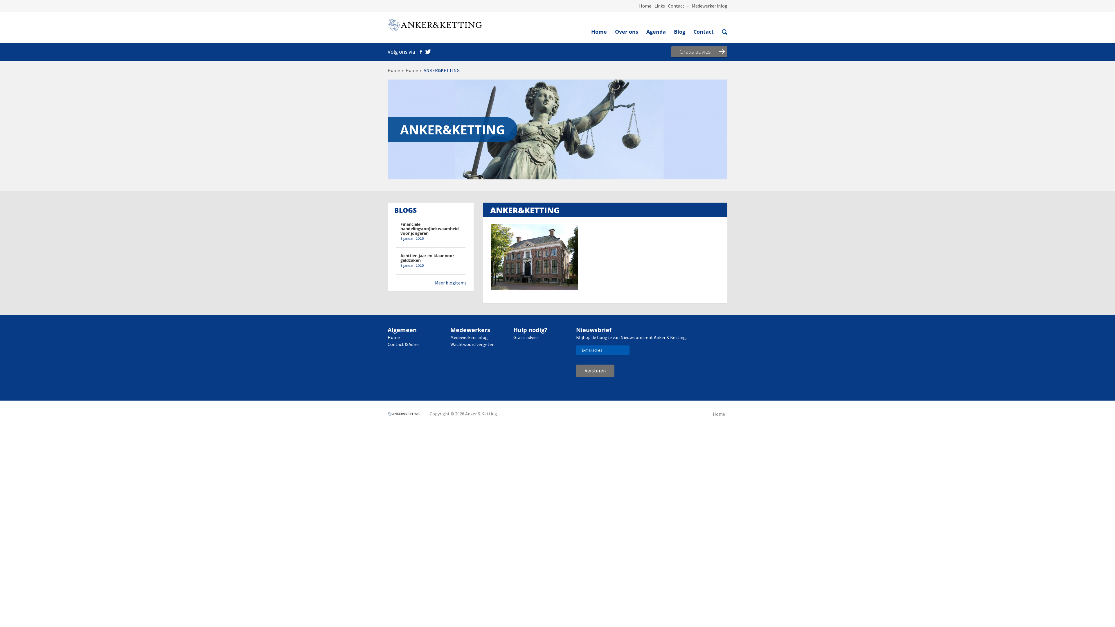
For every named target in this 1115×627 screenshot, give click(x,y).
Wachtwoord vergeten (472, 344)
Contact (676, 6)
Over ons (626, 31)
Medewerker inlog (709, 6)
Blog (679, 31)
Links (659, 6)
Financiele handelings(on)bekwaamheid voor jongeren (429, 228)
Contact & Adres (404, 344)
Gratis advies (526, 337)
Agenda (656, 31)
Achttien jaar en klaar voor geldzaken (427, 257)
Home (645, 6)
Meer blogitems (451, 283)
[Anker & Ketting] (435, 26)
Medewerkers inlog (469, 337)
